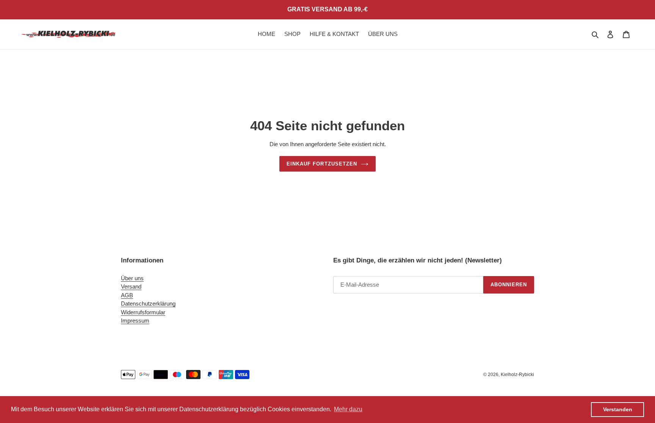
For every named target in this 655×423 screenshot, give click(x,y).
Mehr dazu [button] (348, 409)
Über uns (132, 278)
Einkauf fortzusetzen (322, 164)
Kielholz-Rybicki (517, 374)
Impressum (135, 320)
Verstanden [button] (617, 409)
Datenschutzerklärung (148, 303)
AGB (127, 295)
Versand (131, 286)
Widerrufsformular (143, 312)
